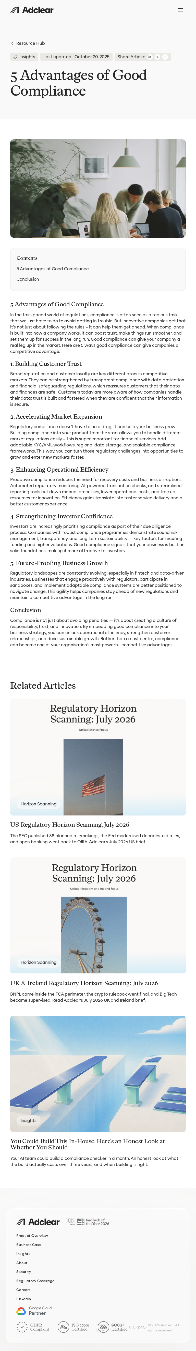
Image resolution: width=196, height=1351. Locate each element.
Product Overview (32, 1236)
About (22, 1263)
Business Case (28, 1245)
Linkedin (23, 1299)
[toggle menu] (181, 10)
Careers (23, 1290)
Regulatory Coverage (35, 1281)
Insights (23, 1254)
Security (23, 1272)
